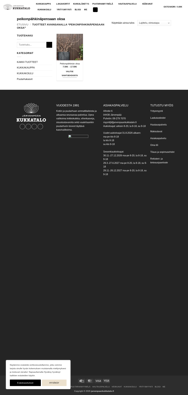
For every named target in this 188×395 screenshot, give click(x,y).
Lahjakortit (63, 4)
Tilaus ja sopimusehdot (162, 152)
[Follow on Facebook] (22, 126)
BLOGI (78, 10)
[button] (175, 7)
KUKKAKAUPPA (43, 4)
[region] (38, 374)
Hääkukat (147, 4)
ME (85, 10)
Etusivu (22, 24)
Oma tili (154, 145)
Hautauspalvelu (127, 4)
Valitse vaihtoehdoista (70, 74)
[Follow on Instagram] (28, 126)
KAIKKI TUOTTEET (27, 62)
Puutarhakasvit (24, 79)
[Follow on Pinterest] (34, 126)
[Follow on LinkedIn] (40, 126)
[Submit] (49, 45)
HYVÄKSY (54, 383)
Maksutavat (156, 131)
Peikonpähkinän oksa (70, 63)
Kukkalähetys (81, 4)
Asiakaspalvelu (158, 138)
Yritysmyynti (156, 111)
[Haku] (95, 9)
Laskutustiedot (157, 118)
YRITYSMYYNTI (64, 10)
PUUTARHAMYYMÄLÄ (102, 4)
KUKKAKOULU (44, 10)
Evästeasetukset (25, 383)
